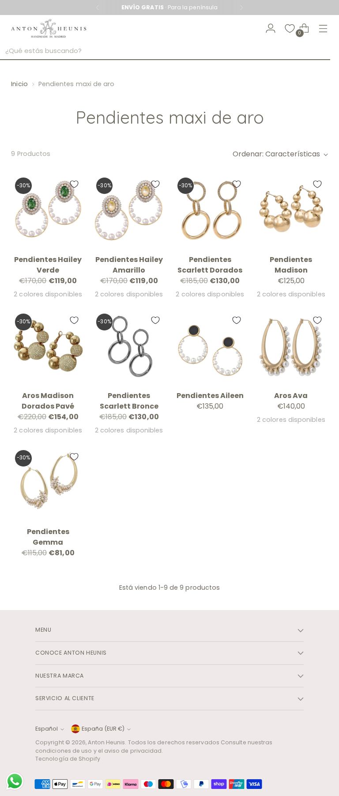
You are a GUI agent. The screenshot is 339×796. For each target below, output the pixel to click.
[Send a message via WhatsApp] (14, 781)
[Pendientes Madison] (291, 210)
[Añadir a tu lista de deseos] (74, 184)
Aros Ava (291, 395)
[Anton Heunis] (48, 28)
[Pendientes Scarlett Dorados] (210, 210)
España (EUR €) (103, 728)
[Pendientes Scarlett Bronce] (129, 346)
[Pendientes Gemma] (48, 483)
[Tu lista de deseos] (290, 28)
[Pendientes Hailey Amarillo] (129, 210)
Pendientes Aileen (210, 395)
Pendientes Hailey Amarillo (129, 264)
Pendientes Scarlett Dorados (209, 264)
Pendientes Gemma (48, 537)
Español (46, 728)
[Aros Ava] (291, 346)
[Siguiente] (241, 7)
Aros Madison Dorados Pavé (48, 400)
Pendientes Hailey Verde (48, 264)
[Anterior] (97, 7)
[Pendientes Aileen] (210, 346)
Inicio (19, 84)
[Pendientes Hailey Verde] (48, 210)
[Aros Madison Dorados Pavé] (48, 346)
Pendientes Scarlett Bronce (129, 400)
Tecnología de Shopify (67, 758)
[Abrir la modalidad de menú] (323, 28)
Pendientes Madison (291, 264)
